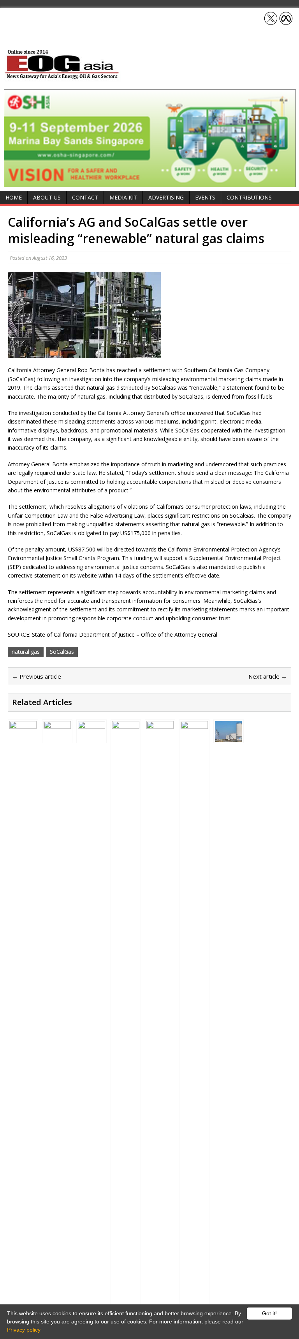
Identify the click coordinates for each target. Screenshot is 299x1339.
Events (205, 197)
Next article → (267, 676)
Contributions (249, 197)
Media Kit (123, 197)
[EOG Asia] (62, 77)
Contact (85, 197)
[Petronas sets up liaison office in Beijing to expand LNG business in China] (160, 1300)
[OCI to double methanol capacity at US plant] (228, 737)
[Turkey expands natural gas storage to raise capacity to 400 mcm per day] (57, 737)
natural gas (26, 651)
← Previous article (36, 676)
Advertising (166, 197)
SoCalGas (62, 651)
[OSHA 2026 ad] (150, 182)
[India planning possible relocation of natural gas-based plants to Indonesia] (23, 737)
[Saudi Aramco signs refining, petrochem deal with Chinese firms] (194, 1300)
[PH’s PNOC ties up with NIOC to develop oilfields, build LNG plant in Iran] (91, 737)
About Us (47, 197)
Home (13, 197)
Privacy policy (23, 1330)
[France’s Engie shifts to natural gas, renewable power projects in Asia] (125, 1300)
